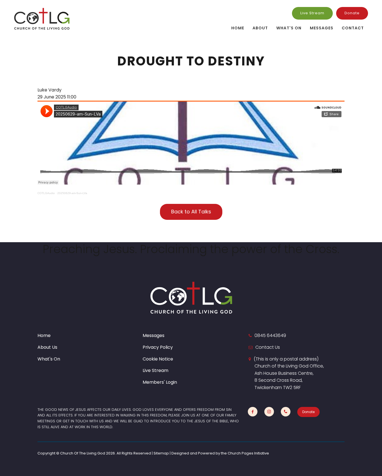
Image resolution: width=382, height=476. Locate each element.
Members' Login (160, 382)
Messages (321, 28)
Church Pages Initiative (248, 453)
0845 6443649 (270, 335)
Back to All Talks (191, 211)
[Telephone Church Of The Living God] (286, 412)
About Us (47, 347)
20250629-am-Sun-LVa (72, 193)
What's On (288, 28)
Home (237, 28)
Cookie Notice (158, 359)
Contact (353, 28)
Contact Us (267, 347)
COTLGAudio (46, 193)
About (260, 28)
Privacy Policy (158, 347)
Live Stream (312, 13)
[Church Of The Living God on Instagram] (269, 412)
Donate (352, 13)
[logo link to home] (42, 18)
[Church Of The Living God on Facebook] (253, 412)
